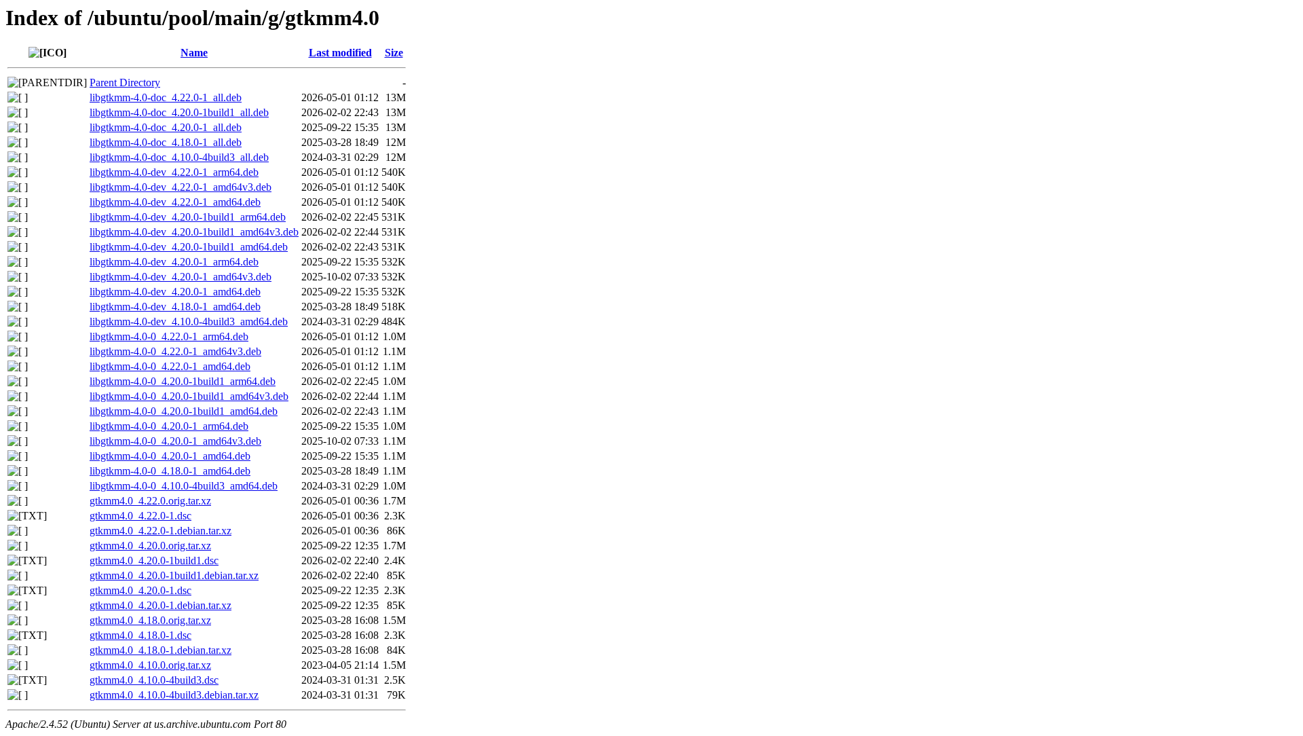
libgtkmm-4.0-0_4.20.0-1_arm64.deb (169, 426)
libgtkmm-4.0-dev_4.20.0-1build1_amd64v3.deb (194, 232)
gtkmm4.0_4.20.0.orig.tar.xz (150, 545)
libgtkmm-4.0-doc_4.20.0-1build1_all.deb (179, 112)
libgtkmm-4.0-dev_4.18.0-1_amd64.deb (175, 306)
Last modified (340, 52)
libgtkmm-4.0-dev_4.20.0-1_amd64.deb (175, 291)
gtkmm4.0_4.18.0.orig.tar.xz (150, 620)
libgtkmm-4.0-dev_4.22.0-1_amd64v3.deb (180, 187)
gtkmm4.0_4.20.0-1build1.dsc (154, 560)
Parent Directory (125, 82)
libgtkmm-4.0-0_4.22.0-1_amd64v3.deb (175, 351)
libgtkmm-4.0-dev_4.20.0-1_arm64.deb (174, 262)
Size (394, 52)
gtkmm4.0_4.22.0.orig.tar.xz (150, 501)
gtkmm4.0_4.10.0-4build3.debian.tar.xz (174, 695)
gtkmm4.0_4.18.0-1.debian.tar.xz (160, 650)
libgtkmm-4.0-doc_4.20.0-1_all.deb (166, 127)
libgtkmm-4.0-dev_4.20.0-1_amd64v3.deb (180, 276)
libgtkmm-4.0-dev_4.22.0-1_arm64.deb (174, 172)
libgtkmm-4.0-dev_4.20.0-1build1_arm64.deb (188, 217)
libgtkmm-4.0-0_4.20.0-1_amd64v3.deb (175, 441)
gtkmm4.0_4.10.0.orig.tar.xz (150, 665)
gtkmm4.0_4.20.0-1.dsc (140, 590)
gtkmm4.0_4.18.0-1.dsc (140, 635)
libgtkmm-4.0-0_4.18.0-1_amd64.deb (170, 471)
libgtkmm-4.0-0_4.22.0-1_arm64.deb (169, 336)
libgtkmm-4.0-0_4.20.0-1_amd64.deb (170, 456)
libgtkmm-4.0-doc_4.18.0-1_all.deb (166, 142)
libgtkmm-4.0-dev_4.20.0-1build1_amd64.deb (189, 247)
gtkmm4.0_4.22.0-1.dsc (140, 515)
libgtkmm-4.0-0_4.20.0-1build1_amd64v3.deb (189, 396)
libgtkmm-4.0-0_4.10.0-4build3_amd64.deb (184, 486)
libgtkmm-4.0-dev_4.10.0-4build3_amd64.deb (189, 321)
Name (194, 52)
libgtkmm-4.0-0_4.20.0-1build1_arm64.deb (183, 381)
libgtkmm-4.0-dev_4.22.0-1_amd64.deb (175, 202)
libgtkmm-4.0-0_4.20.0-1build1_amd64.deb (184, 411)
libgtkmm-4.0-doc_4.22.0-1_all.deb (166, 97)
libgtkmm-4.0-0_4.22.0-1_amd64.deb (170, 366)
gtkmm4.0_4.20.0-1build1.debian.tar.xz (174, 575)
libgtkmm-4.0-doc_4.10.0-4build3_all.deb (179, 157)
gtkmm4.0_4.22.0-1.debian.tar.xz (160, 530)
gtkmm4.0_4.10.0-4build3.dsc (154, 680)
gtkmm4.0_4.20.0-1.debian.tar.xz (160, 605)
